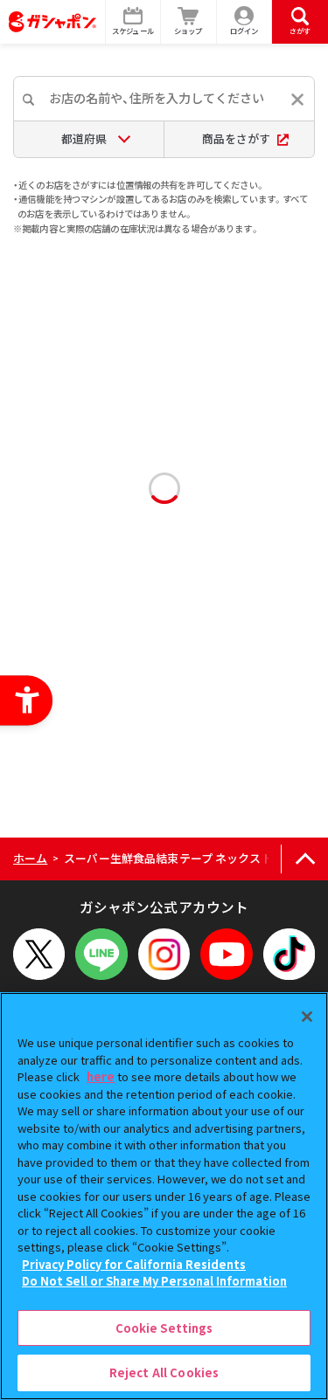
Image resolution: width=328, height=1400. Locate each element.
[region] (164, 1196)
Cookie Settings (164, 1328)
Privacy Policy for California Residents (134, 1264)
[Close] (307, 1016)
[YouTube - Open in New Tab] (226, 954)
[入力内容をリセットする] (297, 99)
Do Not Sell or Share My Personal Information (154, 1280)
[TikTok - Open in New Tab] (289, 954)
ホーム (30, 858)
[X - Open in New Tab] (39, 954)
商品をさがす (236, 138)
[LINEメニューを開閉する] (101, 954)
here (101, 1076)
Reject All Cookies (164, 1372)
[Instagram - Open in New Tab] (164, 954)
